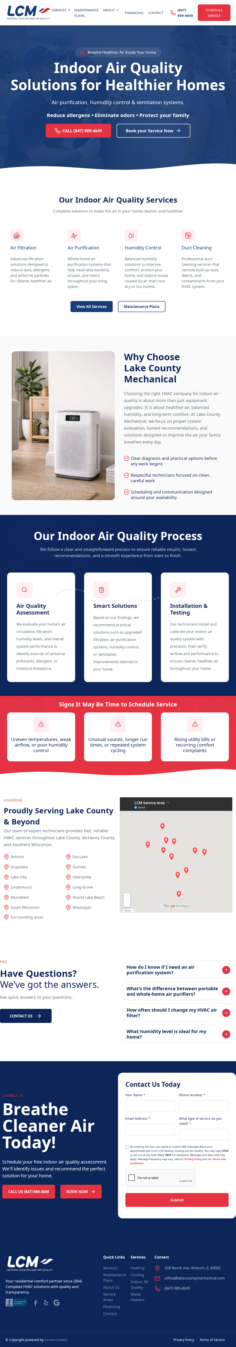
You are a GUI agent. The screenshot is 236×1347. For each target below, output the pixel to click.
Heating (138, 1267)
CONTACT (155, 12)
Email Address (137, 1118)
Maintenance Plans (86, 13)
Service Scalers (56, 1340)
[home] (29, 12)
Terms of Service (212, 1340)
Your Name (135, 1095)
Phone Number (192, 1095)
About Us (111, 1287)
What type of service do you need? (200, 1121)
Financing (111, 1306)
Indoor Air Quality (139, 1284)
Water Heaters (138, 1297)
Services (110, 1267)
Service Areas (109, 1297)
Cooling (137, 1274)
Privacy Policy (193, 1159)
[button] (62, 10)
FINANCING (134, 12)
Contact (110, 1313)
